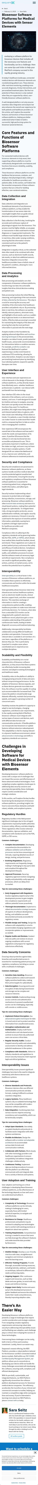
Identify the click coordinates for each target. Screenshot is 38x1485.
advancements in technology (12, 736)
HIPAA (21, 538)
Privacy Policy (22, 1482)
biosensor (5, 158)
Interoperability (8, 576)
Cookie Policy (14, 1482)
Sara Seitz (18, 1409)
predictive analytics (19, 347)
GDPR (14, 538)
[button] (35, 1452)
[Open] (34, 3)
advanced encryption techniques (17, 1019)
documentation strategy (19, 909)
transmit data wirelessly (15, 503)
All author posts (16, 1436)
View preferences (19, 1478)
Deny (19, 1473)
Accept (19, 1468)
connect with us (13, 1400)
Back (6, 8)
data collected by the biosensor (15, 300)
